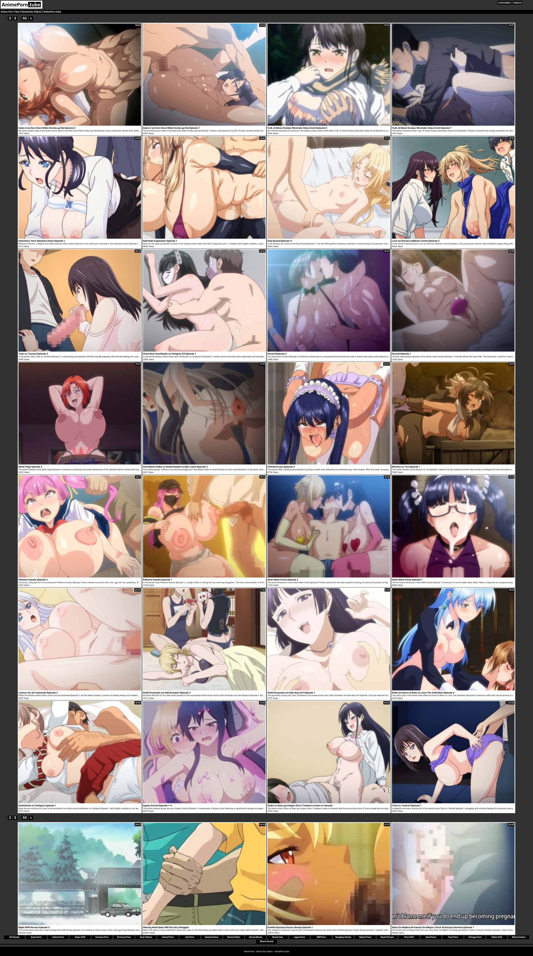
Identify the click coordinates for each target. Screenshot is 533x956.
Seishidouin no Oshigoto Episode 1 (37, 805)
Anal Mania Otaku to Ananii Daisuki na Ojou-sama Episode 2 (175, 466)
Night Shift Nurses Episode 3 (34, 927)
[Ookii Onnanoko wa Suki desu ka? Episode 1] (328, 689)
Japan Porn (299, 937)
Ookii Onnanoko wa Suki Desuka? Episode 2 (166, 692)
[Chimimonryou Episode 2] (328, 464)
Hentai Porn (168, 937)
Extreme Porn (124, 937)
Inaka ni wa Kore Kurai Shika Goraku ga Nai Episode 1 (171, 127)
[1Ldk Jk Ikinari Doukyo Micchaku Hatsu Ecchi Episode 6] (328, 125)
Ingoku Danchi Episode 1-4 (157, 805)
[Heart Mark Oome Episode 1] (453, 577)
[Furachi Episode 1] (453, 351)
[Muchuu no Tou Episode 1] (453, 464)
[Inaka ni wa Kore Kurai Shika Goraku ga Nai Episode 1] (204, 125)
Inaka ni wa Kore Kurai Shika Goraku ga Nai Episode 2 (47, 127)
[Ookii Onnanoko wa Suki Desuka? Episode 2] (204, 689)
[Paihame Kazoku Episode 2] (79, 577)
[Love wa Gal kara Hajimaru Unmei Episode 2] (453, 238)
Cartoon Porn (102, 937)
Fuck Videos (146, 937)
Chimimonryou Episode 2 (281, 466)
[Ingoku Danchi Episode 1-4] (204, 802)
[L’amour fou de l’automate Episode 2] (79, 689)
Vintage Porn (475, 937)
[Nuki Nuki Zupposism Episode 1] (204, 238)
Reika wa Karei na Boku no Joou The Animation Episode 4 (423, 692)
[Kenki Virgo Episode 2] (79, 464)
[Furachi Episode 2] (328, 351)
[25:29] (453, 924)
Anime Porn (58, 937)
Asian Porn (36, 937)
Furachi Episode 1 (401, 353)
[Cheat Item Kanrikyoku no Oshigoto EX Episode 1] (204, 351)
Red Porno (431, 937)
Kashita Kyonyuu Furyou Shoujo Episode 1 (290, 927)
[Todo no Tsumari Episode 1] (453, 802)
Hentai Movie (255, 937)
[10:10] (204, 924)
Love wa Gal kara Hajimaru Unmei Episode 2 (415, 240)
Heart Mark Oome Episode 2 (282, 579)
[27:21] (328, 924)
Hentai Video (233, 937)
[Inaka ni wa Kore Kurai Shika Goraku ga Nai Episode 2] (79, 125)
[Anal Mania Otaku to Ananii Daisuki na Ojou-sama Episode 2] (204, 464)
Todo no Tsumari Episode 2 (33, 353)
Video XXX (496, 937)
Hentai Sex (277, 937)
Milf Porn (321, 937)
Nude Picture (387, 937)
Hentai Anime (211, 937)
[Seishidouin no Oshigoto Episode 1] (79, 802)
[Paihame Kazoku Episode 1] (204, 577)
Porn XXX (409, 937)
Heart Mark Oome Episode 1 (407, 579)
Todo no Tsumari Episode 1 (406, 805)
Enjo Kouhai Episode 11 (279, 240)
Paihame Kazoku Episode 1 (157, 579)
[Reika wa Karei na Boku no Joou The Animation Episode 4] (453, 689)
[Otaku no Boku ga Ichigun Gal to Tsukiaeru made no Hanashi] (328, 802)
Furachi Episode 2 (277, 353)
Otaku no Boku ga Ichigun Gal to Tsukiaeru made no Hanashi (300, 805)
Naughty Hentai (343, 937)
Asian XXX (80, 937)
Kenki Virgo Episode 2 (30, 466)
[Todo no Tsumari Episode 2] (79, 351)
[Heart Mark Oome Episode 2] (328, 577)
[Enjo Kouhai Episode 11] (328, 238)
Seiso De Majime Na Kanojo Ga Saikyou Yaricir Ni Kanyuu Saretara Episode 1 (433, 927)
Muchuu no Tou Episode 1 (406, 466)
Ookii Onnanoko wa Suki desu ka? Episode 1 (291, 692)
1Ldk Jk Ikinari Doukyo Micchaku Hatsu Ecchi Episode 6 (297, 127)
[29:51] (79, 924)
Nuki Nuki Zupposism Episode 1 (160, 240)
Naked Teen (365, 937)
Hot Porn (189, 937)
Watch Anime (519, 937)
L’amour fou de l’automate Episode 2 (38, 692)
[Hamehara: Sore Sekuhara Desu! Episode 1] (79, 238)
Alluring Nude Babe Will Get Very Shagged (166, 927)
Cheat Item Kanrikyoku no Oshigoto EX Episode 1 (169, 353)
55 (25, 18)
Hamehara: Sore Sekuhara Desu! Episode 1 (41, 240)
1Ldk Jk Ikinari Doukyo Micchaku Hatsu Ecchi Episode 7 (422, 127)
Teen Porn (453, 937)
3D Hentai (14, 937)
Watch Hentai (266, 941)
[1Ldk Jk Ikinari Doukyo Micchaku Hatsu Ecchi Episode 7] (453, 125)
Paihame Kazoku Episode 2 (33, 579)
